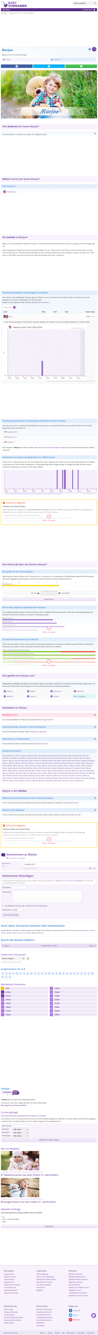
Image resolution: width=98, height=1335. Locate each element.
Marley (88, 768)
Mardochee (52, 761)
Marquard (90, 771)
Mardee (45, 761)
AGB (63, 1333)
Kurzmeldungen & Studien (13, 1317)
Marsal (50, 773)
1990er (8, 1003)
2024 (7, 988)
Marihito (58, 763)
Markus (53, 768)
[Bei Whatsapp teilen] (81, 66)
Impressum (90, 1333)
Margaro (85, 761)
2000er (8, 999)
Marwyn (11, 781)
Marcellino (13, 758)
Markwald (60, 768)
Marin (15, 766)
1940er (57, 992)
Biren (15, 933)
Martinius (64, 776)
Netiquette (40, 1325)
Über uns (43, 1333)
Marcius (82, 758)
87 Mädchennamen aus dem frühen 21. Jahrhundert (30, 1174)
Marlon (15, 771)
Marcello (30, 758)
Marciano (64, 758)
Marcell (86, 756)
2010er (8, 996)
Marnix (34, 771)
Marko (35, 768)
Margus (5, 763)
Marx (17, 781)
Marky (83, 768)
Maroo (50, 771)
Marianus (31, 763)
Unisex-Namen (9, 1279)
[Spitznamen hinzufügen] (95, 739)
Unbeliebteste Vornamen (78, 1293)
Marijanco (71, 763)
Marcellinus (22, 758)
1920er (57, 999)
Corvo (20, 933)
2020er (8, 992)
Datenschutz (71, 1333)
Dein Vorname (6, 1126)
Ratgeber (39, 1290)
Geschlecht (5, 1129)
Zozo (24, 933)
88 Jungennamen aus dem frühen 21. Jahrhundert (28, 1201)
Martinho (57, 776)
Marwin (5, 781)
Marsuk (92, 773)
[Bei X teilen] (49, 66)
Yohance (92, 930)
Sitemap (57, 1333)
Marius (60, 766)
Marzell (34, 781)
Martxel (16, 778)
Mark (83, 766)
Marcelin (71, 756)
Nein (4, 1222)
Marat (18, 756)
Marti (20, 776)
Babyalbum (40, 1323)
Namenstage (8, 1309)
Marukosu (42, 778)
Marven (55, 778)
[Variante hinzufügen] (95, 727)
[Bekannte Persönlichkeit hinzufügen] (95, 798)
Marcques (25, 761)
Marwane (85, 778)
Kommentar (6, 892)
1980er (8, 1007)
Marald (5, 756)
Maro (45, 771)
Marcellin (5, 758)
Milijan (33, 933)
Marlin (4, 771)
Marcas (53, 756)
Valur (42, 933)
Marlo (10, 771)
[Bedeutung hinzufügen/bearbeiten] (95, 134)
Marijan (64, 763)
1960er (8, 1014)
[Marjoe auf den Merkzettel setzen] (3, 59)
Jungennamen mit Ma (49, 946)
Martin (43, 776)
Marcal (41, 756)
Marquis (26, 773)
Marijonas (90, 763)
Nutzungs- (21, 906)
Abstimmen (49, 599)
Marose (68, 771)
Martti (11, 778)
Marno (40, 771)
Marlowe (28, 771)
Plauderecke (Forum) (43, 1312)
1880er (57, 1014)
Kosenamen (40, 1287)
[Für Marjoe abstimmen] (51, 59)
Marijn (78, 763)
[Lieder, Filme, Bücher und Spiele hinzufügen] (95, 810)
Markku (30, 768)
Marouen (82, 771)
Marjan (72, 766)
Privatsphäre (81, 1333)
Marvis (67, 778)
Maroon (62, 771)
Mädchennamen (10, 1277)
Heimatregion (6, 1136)
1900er (57, 1007)
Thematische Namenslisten (46, 1279)
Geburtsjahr (6, 1132)
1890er (57, 1011)
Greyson (9, 933)
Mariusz (66, 766)
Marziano (65, 781)
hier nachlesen (44, 302)
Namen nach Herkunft (12, 1285)
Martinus (86, 776)
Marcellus (37, 758)
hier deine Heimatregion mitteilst (54, 447)
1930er (57, 996)
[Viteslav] (10, 1096)
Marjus (78, 766)
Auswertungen (9, 1315)
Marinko (21, 766)
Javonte (85, 930)
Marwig (92, 778)
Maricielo (44, 763)
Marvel (49, 778)
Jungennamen (9, 1274)
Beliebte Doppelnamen (77, 1277)
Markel (10, 768)
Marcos (11, 761)
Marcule (32, 761)
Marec (59, 761)
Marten (15, 776)
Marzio (71, 781)
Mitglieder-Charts (75, 1290)
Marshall (71, 773)
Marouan (75, 771)
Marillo (9, 766)
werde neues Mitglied (76, 881)
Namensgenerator (10, 1290)
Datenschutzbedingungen (38, 906)
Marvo (72, 778)
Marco (88, 758)
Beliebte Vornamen (76, 1274)
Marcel (59, 756)
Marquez (19, 773)
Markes (16, 768)
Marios (44, 766)
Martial (25, 776)
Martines (50, 776)
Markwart (76, 768)
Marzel (29, 781)
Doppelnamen (9, 1282)
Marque (5, 773)
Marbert (24, 756)
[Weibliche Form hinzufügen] (95, 715)
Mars (45, 773)
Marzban (23, 781)
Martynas (28, 778)
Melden (93, 868)
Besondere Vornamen (44, 1282)
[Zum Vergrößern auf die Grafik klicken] (49, 482)
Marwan (78, 778)
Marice (38, 763)
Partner (50, 1333)
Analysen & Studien (11, 1312)
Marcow (18, 761)
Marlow (21, 771)
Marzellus (57, 781)
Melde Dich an (60, 881)
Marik (4, 766)
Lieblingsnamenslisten (44, 1317)
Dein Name (6, 887)
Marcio (76, 758)
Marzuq (80, 781)
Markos (47, 768)
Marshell (78, 773)
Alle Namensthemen (43, 1285)
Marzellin (41, 781)
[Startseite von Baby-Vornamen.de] (14, 7)
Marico (51, 763)
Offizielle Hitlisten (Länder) (78, 1279)
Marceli (65, 756)
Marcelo (45, 758)
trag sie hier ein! (48, 720)
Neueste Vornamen (11, 1293)
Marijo (83, 763)
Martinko (72, 776)
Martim (37, 776)
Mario (39, 766)
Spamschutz (6, 910)
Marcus (38, 761)
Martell (9, 776)
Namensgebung (42, 1274)
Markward (68, 768)
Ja (3, 1217)
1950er (57, 988)
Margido (92, 761)
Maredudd (66, 761)
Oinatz (3, 933)
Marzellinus (49, 781)
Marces (51, 758)
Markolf (41, 768)
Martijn (31, 776)
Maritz (55, 766)
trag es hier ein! (75, 815)
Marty (22, 778)
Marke (4, 768)
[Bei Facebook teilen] (17, 66)
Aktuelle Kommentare (44, 1309)
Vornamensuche (10, 1287)
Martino (79, 776)
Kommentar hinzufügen (17, 858)
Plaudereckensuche (43, 1315)
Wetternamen (9, 1323)
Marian (18, 763)
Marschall (57, 773)
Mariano (24, 763)
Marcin (70, 758)
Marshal (64, 773)
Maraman (11, 756)
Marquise (33, 773)
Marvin (61, 778)
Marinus (34, 766)
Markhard (23, 768)
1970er (8, 1011)
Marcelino (78, 756)
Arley (29, 933)
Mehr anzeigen (79, 696)
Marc (36, 756)
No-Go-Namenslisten (44, 1320)
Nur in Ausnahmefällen (11, 1219)
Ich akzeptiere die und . (26, 906)
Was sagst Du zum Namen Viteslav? (14, 1105)
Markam (89, 766)
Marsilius (85, 773)
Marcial (57, 758)
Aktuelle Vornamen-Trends (78, 1296)
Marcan (47, 756)
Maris (50, 766)
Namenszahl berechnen (12, 1320)
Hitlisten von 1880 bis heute (79, 1287)
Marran (40, 773)
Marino (27, 766)
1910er (57, 1003)
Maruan (35, 778)
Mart (4, 776)
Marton (5, 778)
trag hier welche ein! (40, 732)
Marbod (31, 756)
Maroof (56, 771)
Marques (12, 773)
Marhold (12, 763)
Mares (78, 761)
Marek (73, 761)
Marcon (5, 761)
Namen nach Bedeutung (45, 1277)
